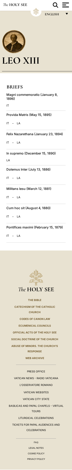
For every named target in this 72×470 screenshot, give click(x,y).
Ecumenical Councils (35, 325)
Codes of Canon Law (35, 318)
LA (18, 123)
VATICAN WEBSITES (36, 392)
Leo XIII (21, 60)
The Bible (34, 300)
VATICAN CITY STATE (36, 399)
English (53, 15)
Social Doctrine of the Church (34, 339)
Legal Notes (36, 448)
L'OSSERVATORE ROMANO (36, 384)
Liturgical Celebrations (36, 418)
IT (7, 106)
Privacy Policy (36, 459)
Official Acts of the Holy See (35, 332)
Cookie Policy (36, 453)
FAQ (36, 442)
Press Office (36, 371)
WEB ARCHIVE (34, 358)
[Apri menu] (65, 5)
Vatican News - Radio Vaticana (36, 378)
